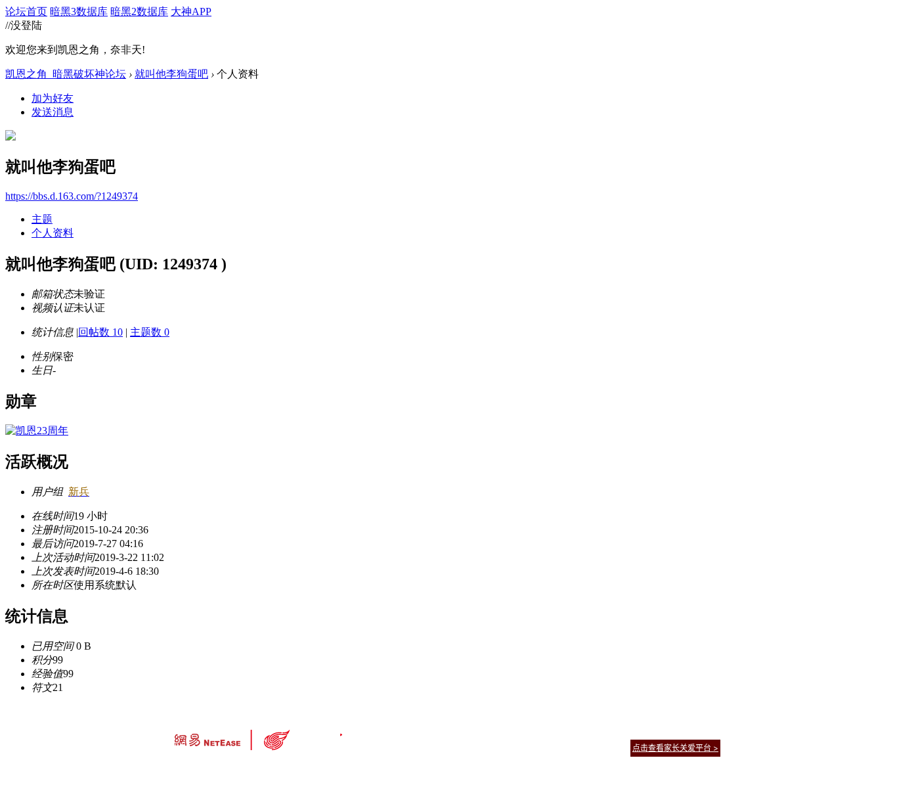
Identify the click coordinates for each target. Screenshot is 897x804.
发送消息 (53, 112)
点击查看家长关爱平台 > (675, 748)
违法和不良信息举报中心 (218, 771)
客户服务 (429, 731)
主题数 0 (149, 332)
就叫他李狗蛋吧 (171, 73)
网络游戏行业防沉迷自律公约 (542, 747)
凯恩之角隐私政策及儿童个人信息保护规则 (528, 731)
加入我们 (704, 731)
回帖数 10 (100, 332)
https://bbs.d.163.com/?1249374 (71, 196)
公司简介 (389, 731)
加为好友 (53, 98)
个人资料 (53, 232)
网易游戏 (626, 731)
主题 (42, 219)
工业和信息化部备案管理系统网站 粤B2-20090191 (357, 771)
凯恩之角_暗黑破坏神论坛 (65, 73)
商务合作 (665, 731)
